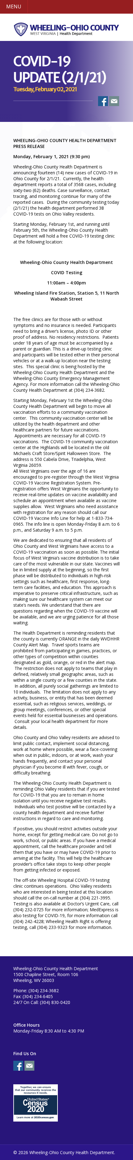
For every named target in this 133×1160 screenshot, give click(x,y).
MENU (13, 6)
